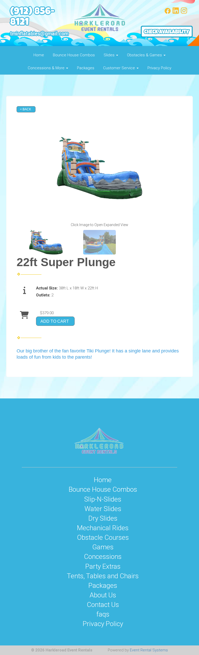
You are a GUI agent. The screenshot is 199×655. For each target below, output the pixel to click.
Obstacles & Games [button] (145, 55)
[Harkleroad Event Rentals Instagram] (184, 12)
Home (38, 55)
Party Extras (102, 566)
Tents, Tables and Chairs (103, 576)
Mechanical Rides (103, 528)
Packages (85, 68)
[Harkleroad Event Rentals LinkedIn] (176, 12)
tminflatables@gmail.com (39, 34)
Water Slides (102, 509)
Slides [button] (110, 55)
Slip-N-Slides (102, 499)
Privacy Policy (159, 68)
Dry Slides (102, 518)
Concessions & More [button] (47, 68)
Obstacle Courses (103, 537)
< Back (25, 109)
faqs (102, 614)
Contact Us (103, 604)
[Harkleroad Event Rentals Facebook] (168, 12)
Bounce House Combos (74, 55)
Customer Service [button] (119, 68)
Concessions (103, 556)
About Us (103, 595)
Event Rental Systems (149, 650)
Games (102, 547)
